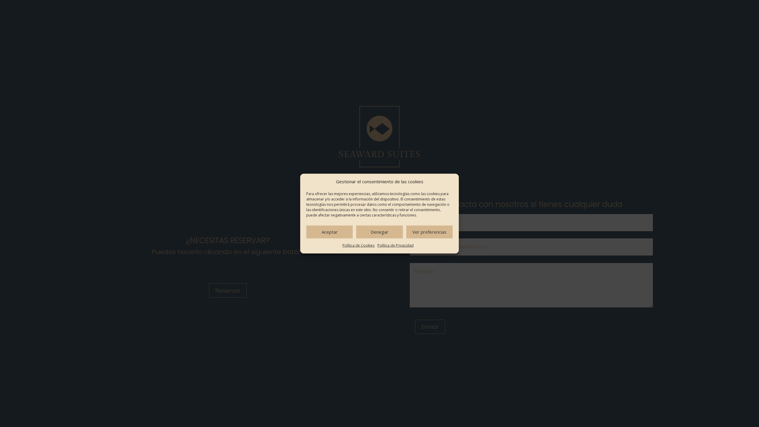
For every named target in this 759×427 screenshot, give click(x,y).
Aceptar (330, 232)
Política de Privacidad (395, 245)
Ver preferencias (429, 232)
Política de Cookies (358, 245)
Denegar (379, 232)
